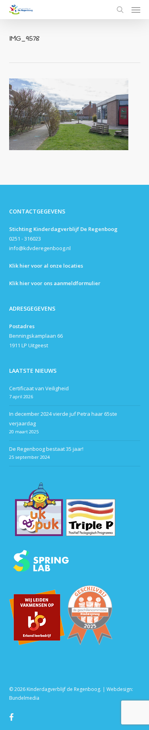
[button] (136, 10)
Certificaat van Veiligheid (39, 388)
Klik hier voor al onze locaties (46, 265)
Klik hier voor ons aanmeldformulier (55, 283)
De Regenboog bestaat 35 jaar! (46, 448)
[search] (120, 9)
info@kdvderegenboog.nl (40, 248)
